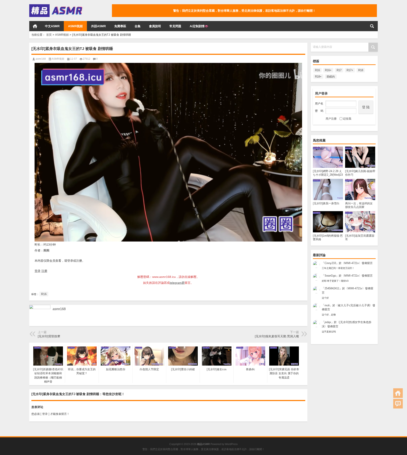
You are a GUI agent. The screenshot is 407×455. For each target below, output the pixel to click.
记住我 (347, 118)
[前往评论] (398, 403)
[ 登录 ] (45, 413)
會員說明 (155, 26)
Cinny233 (330, 263)
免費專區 (120, 26)
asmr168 (41, 58)
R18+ (318, 76)
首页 (35, 26)
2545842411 (332, 288)
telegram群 (177, 282)
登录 (37, 271)
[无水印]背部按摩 (49, 336)
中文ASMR (52, 26)
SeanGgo (330, 275)
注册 (44, 271)
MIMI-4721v (351, 263)
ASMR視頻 (75, 26)
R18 (360, 70)
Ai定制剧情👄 (199, 26)
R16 (317, 70)
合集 (138, 26)
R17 (339, 70)
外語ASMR (98, 26)
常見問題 (175, 26)
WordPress (231, 444)
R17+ (350, 70)
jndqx (328, 322)
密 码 (319, 110)
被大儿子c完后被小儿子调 (354, 305)
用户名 (319, 103)
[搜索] (372, 26)
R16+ (328, 70)
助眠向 (331, 76)
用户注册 (331, 118)
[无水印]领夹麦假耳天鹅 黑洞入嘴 (277, 336)
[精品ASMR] (56, 5)
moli (327, 305)
